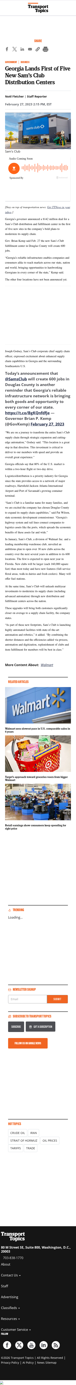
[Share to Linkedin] (22, 49)
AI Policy (28, 1362)
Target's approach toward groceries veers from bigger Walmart (36, 778)
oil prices (50, 1140)
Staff (4, 1286)
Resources (9, 1318)
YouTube (31, 1345)
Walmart (47, 664)
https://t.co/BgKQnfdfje (27, 413)
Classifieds (9, 1308)
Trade (30, 1148)
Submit (57, 999)
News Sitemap (47, 1362)
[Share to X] (15, 49)
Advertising (9, 1297)
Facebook (7, 1345)
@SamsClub (16, 379)
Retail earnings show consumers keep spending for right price (35, 827)
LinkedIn (44, 1345)
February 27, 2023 (47, 424)
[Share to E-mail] (30, 49)
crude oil (17, 1133)
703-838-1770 (13, 1258)
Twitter (19, 1345)
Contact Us (10, 1275)
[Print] (45, 49)
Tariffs (15, 1148)
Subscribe (16, 1027)
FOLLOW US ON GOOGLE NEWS (28, 1043)
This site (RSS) (56, 1345)
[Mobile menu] (5, 6)
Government (11, 62)
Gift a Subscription (43, 1027)
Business (25, 62)
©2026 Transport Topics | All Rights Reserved (32, 1358)
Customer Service (15, 1329)
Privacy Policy (10, 1362)
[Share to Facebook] (7, 49)
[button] (38, 49)
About (5, 1264)
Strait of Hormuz (23, 1140)
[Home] (38, 8)
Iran (33, 1133)
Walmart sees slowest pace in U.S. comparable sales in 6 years (37, 730)
